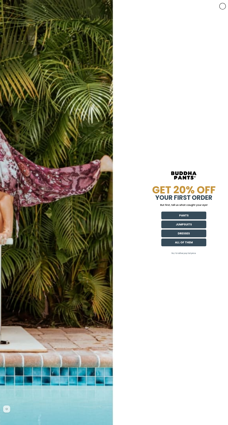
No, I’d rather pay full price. (184, 253)
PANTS (184, 215)
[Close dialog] (222, 6)
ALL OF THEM (184, 242)
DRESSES (184, 233)
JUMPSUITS (184, 224)
